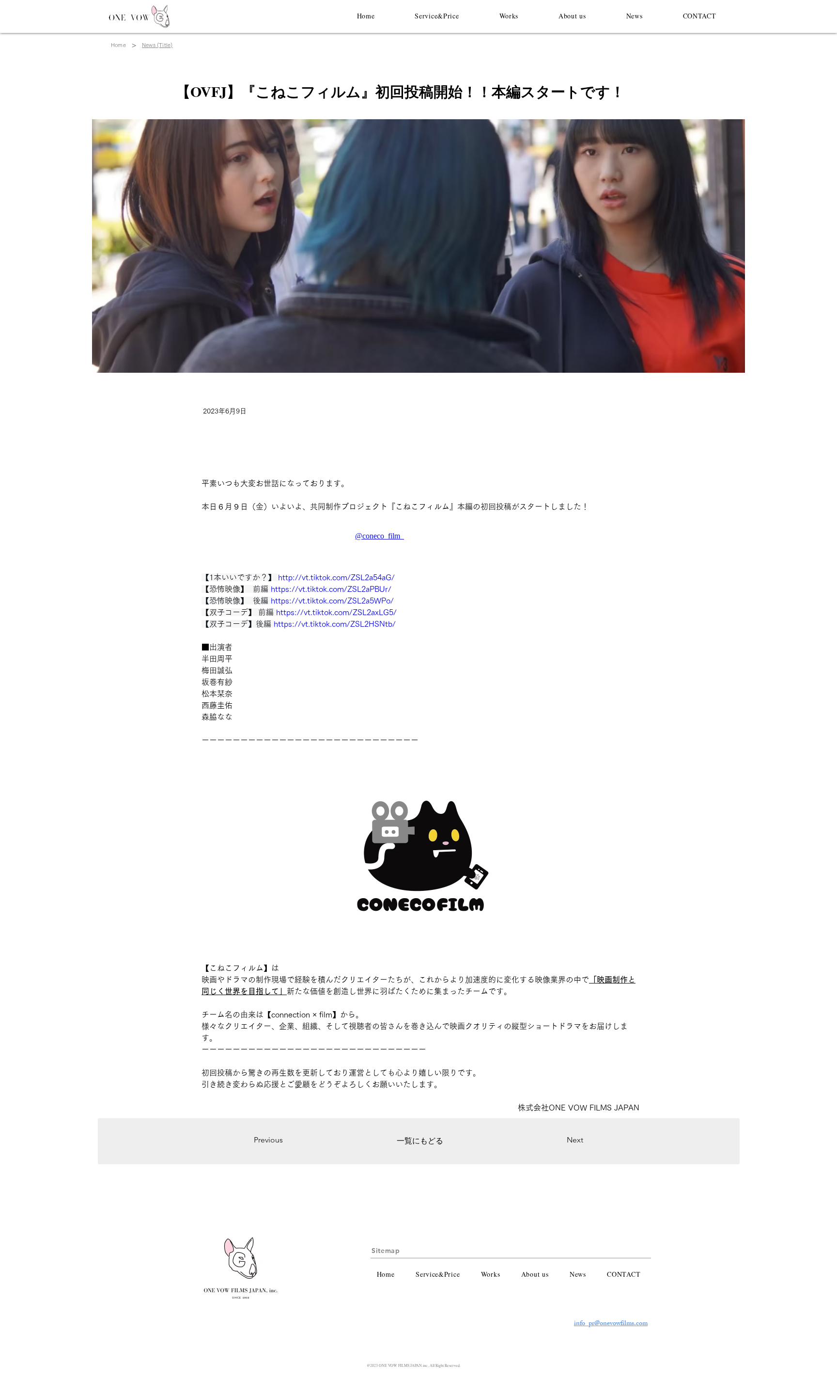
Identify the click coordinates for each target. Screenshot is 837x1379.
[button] (437, 15)
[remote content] (420, 536)
